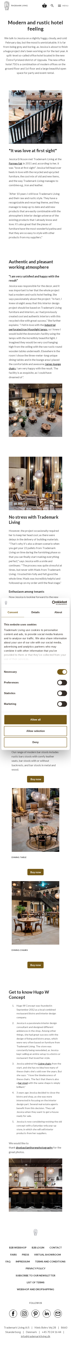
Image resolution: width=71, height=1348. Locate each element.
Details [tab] (35, 612)
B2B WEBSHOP (18, 1247)
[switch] (62, 682)
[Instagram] (24, 1313)
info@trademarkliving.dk (35, 1336)
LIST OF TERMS (35, 1282)
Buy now (35, 779)
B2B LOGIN (38, 1247)
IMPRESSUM (23, 1261)
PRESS (25, 1254)
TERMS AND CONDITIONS (50, 1261)
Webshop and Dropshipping (35, 1289)
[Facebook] (13, 1313)
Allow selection (35, 730)
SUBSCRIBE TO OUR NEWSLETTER (35, 1275)
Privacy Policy (35, 1268)
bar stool (23, 1082)
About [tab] (58, 612)
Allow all (35, 719)
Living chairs (44, 1063)
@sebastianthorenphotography (34, 1147)
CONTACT (55, 1247)
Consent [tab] (13, 612)
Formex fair (15, 163)
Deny (35, 742)
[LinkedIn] (47, 1313)
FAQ (8, 1261)
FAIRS (13, 1254)
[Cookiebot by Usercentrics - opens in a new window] (52, 603)
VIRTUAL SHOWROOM (47, 1254)
